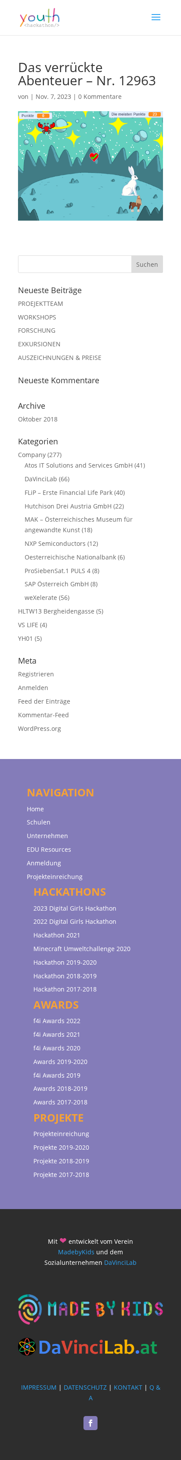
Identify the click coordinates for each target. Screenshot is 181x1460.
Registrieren (36, 674)
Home (35, 809)
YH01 (25, 638)
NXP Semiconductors (55, 543)
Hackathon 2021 (56, 935)
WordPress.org (39, 728)
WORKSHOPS (37, 317)
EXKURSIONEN (39, 344)
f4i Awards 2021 (56, 1034)
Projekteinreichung (55, 876)
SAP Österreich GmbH (57, 584)
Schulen (39, 822)
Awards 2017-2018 (60, 1102)
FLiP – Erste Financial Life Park (68, 492)
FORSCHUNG (36, 330)
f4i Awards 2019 (56, 1075)
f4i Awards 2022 (56, 1021)
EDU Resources (49, 849)
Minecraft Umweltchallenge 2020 (81, 948)
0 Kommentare (100, 96)
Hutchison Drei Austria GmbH (68, 506)
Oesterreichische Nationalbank (70, 557)
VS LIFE (28, 625)
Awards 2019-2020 (60, 1061)
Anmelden (33, 687)
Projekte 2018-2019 (61, 1161)
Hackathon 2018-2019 (65, 976)
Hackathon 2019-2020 (65, 962)
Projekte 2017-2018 (61, 1174)
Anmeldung (44, 863)
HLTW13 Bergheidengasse (56, 611)
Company (32, 454)
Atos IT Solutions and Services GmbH (79, 465)
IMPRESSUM (39, 1387)
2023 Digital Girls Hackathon (74, 908)
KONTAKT (128, 1387)
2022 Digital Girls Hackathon (74, 921)
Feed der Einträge (44, 701)
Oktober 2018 (38, 419)
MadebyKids (76, 1252)
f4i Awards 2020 (56, 1048)
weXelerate (41, 597)
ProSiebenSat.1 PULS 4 (57, 571)
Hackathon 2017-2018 (65, 989)
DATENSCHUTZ (85, 1387)
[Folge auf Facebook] (90, 1423)
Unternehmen (47, 836)
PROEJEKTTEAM (40, 303)
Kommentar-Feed (43, 715)
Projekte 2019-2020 (61, 1147)
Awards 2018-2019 (60, 1088)
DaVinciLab (41, 479)
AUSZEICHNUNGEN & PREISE (59, 357)
